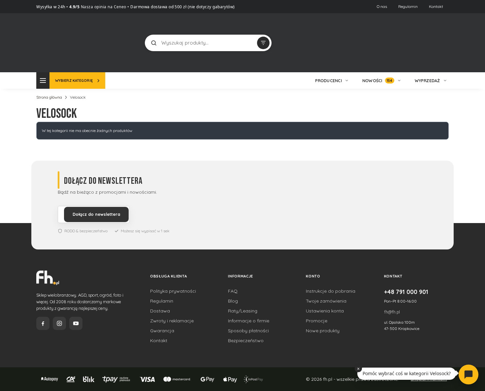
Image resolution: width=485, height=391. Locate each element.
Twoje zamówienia (326, 301)
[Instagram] (59, 323)
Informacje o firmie (248, 321)
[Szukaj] (153, 43)
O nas (382, 6)
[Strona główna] (61, 42)
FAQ (233, 291)
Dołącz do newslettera (96, 214)
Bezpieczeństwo (246, 340)
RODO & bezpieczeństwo (86, 230)
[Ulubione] (442, 42)
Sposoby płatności (248, 331)
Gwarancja (162, 331)
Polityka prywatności (173, 291)
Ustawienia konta (325, 311)
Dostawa (160, 311)
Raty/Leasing (242, 311)
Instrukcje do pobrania (330, 291)
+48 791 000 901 (406, 291)
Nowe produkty (323, 331)
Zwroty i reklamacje (172, 321)
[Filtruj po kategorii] (263, 43)
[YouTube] (75, 323)
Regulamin (408, 6)
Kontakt (436, 6)
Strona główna (49, 97)
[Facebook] (42, 323)
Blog (233, 301)
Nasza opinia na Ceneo (103, 7)
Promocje (316, 321)
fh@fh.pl (392, 311)
